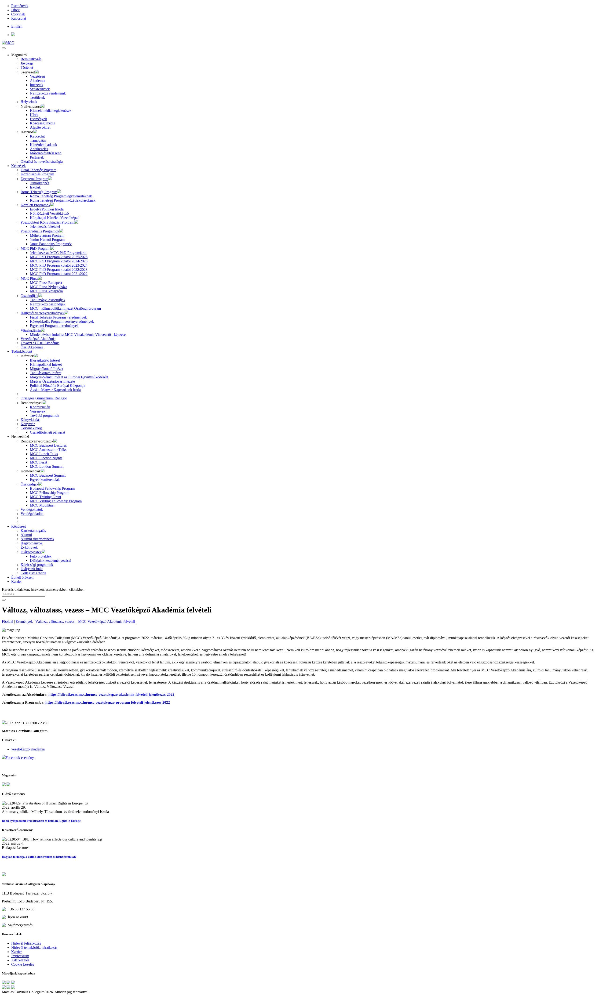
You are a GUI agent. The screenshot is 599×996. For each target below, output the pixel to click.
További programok (44, 415)
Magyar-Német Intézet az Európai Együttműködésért (69, 377)
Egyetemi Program (34, 179)
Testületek (37, 97)
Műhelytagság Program (47, 235)
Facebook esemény (20, 758)
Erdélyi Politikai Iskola (47, 209)
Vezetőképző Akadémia (38, 339)
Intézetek (36, 85)
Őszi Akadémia (32, 347)
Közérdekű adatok (43, 145)
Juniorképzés (39, 183)
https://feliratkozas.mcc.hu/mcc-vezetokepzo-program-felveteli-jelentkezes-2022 (107, 702)
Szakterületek (40, 89)
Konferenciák (40, 407)
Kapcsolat (18, 18)
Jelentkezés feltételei (45, 226)
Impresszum (20, 956)
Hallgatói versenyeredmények (43, 313)
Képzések (18, 166)
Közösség (18, 526)
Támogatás (38, 140)
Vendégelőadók (32, 514)
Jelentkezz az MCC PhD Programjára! (58, 253)
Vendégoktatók (32, 509)
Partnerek (37, 157)
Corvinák (18, 14)
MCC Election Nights (46, 458)
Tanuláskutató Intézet (45, 373)
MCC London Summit (46, 466)
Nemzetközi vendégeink (48, 93)
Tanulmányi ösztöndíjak (47, 300)
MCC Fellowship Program (49, 493)
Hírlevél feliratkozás (26, 943)
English (16, 26)
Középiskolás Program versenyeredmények (62, 321)
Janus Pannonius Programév (51, 244)
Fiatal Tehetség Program (38, 170)
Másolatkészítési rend (46, 153)
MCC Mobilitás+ (42, 505)
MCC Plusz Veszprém (46, 291)
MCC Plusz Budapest (46, 283)
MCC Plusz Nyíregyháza (48, 287)
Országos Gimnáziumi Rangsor (44, 398)
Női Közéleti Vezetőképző (49, 213)
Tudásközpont (21, 351)
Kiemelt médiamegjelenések (50, 110)
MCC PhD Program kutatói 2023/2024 (59, 265)
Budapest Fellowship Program (52, 488)
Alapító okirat (40, 127)
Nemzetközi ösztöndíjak (48, 304)
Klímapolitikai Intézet (46, 364)
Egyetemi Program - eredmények (54, 326)
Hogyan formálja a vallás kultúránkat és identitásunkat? (39, 856)
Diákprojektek (31, 552)
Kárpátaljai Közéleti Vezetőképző (54, 218)
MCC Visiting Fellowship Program (56, 501)
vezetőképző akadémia (28, 749)
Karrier (16, 581)
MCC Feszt (38, 462)
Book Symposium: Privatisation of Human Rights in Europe (41, 820)
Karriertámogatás (33, 530)
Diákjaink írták (32, 569)
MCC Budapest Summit (48, 475)
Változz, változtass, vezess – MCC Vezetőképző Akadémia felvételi (85, 621)
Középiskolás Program (37, 174)
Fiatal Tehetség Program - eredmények (58, 317)
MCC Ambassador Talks (48, 450)
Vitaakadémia (31, 330)
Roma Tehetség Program (39, 192)
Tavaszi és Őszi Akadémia (40, 343)
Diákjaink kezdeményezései (50, 560)
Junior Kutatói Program (47, 240)
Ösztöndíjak (29, 296)
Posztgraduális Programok (40, 231)
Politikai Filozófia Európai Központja (57, 386)
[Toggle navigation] (4, 48)
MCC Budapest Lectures (48, 445)
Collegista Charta (33, 573)
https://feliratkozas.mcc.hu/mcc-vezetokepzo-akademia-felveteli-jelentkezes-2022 (111, 694)
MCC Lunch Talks (44, 454)
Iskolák (35, 187)
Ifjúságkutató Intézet (45, 360)
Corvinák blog (31, 428)
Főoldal (7, 621)
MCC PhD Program (35, 248)
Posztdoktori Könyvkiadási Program (47, 222)
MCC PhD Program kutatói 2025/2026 (59, 257)
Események (19, 6)
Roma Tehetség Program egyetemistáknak (61, 196)
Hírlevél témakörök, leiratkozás (34, 947)
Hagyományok (32, 543)
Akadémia (37, 81)
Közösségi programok (37, 565)
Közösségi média (42, 123)
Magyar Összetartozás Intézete (52, 381)
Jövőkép (27, 63)
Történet (27, 67)
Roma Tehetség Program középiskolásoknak (62, 200)
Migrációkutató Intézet (46, 369)
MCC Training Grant (45, 497)
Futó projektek (40, 556)
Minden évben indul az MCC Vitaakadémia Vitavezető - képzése (78, 335)
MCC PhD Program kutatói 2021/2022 (59, 274)
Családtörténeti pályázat (47, 432)
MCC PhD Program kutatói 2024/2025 (59, 261)
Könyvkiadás (30, 420)
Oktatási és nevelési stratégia (42, 161)
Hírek (15, 10)
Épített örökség (22, 577)
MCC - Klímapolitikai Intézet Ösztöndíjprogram (65, 308)
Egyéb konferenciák (45, 480)
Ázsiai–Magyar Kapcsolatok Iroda (55, 390)
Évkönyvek (29, 547)
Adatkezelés (39, 149)
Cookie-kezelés (22, 964)
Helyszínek (29, 102)
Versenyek (37, 411)
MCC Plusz (29, 278)
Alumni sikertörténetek (37, 539)
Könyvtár (28, 424)
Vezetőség (37, 76)
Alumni (26, 535)
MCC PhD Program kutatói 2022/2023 (59, 270)
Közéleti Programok (35, 205)
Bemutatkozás (31, 59)
